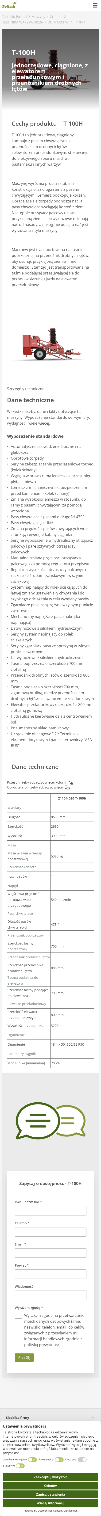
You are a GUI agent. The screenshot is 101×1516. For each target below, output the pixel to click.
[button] (50, 1417)
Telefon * (22, 1223)
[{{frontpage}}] (9, 5)
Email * (20, 1244)
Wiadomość (24, 1286)
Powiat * (22, 1265)
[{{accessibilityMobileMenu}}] (95, 5)
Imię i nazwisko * (28, 1202)
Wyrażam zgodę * (29, 1307)
